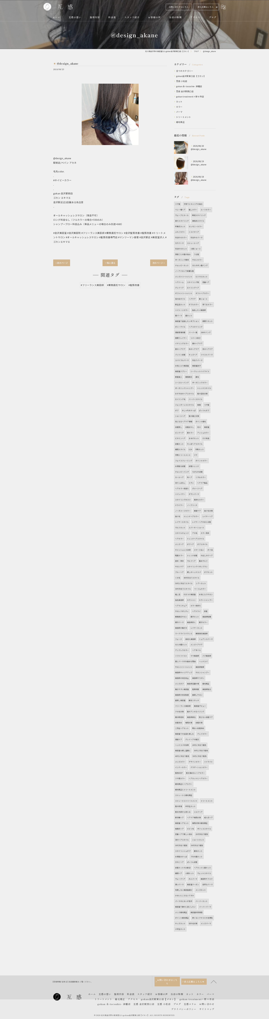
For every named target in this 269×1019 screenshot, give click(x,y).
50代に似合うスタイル (184, 583)
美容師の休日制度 (182, 695)
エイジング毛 (180, 399)
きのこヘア (179, 862)
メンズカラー (180, 761)
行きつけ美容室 (190, 594)
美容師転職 (206, 616)
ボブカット (208, 572)
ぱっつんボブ (204, 410)
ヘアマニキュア (181, 605)
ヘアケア (192, 299)
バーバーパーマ (205, 906)
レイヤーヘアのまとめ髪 (201, 522)
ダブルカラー (194, 304)
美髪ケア (197, 511)
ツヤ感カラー (180, 778)
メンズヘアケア (196, 644)
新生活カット (180, 304)
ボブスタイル (202, 544)
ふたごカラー (180, 232)
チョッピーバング (182, 472)
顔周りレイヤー (181, 338)
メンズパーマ (206, 923)
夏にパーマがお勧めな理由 (185, 661)
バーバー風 (193, 332)
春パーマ (178, 315)
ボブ (176, 410)
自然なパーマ (207, 884)
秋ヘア (189, 477)
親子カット (195, 616)
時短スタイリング (199, 215)
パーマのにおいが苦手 (183, 901)
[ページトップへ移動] (213, 981)
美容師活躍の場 (193, 683)
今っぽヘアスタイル (194, 444)
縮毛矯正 (180, 122)
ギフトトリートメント (183, 293)
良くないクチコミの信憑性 (202, 918)
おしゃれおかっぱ (189, 410)
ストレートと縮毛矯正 (183, 795)
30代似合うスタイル (183, 589)
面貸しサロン (197, 695)
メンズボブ (179, 683)
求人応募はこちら (206, 6)
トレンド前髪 (192, 555)
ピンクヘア (179, 432)
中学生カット (190, 806)
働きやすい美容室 (182, 689)
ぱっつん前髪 (192, 862)
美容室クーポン (193, 884)
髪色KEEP (179, 773)
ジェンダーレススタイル (184, 405)
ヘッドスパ (203, 661)
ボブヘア (190, 544)
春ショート (203, 299)
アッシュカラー (203, 432)
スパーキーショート (196, 527)
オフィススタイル (204, 828)
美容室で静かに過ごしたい (185, 906)
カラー (179, 106)
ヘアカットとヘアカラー (198, 778)
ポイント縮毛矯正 (182, 918)
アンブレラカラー (182, 650)
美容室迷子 (196, 365)
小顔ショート (196, 248)
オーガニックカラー (200, 382)
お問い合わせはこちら (179, 6)
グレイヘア (179, 287)
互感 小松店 (181, 81)
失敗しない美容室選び (183, 890)
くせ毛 (177, 577)
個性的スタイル (198, 221)
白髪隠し (178, 427)
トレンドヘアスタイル (195, 538)
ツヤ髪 (177, 204)
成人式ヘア (208, 817)
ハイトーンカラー (182, 310)
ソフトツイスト (181, 656)
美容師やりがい (198, 678)
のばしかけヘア (207, 555)
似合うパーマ (197, 360)
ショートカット (198, 840)
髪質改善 (195, 689)
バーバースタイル (195, 399)
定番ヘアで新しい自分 (183, 834)
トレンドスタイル (204, 388)
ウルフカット (180, 527)
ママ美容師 (195, 656)
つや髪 (206, 405)
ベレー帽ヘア (180, 209)
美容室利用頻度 (196, 912)
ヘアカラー (179, 538)
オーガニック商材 (182, 260)
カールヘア (179, 477)
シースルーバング (182, 382)
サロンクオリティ (182, 611)
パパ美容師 (206, 656)
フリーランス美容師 (183, 706)
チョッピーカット (182, 265)
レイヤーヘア (207, 516)
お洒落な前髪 (180, 466)
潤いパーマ (179, 884)
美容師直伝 (191, 717)
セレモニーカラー (195, 226)
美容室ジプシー (181, 371)
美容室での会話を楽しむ (184, 734)
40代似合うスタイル (191, 577)
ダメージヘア (197, 488)
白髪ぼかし (189, 427)
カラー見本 (205, 533)
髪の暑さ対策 (194, 416)
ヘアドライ (196, 611)
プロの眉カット (196, 856)
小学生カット (180, 929)
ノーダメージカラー (183, 511)
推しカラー (193, 209)
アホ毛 (194, 533)
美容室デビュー (200, 706)
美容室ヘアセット (182, 823)
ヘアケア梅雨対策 (194, 817)
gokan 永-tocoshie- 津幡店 (189, 86)
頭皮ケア (178, 739)
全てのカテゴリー (184, 70)
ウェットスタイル (204, 873)
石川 (199, 427)
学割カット (199, 449)
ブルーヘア (179, 572)
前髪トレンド (194, 466)
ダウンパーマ (194, 494)
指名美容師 (179, 600)
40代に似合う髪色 (182, 756)
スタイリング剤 (193, 282)
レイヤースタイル (182, 522)
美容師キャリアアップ (183, 672)
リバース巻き (196, 338)
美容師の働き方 (181, 628)
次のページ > (158, 262)
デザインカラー (195, 761)
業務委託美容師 (201, 633)
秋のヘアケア (194, 349)
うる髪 (196, 254)
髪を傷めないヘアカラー (195, 773)
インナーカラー (181, 767)
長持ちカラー (199, 499)
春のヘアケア (197, 343)
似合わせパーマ (196, 237)
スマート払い (199, 550)
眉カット (188, 315)
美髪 (199, 405)
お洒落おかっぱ (181, 856)
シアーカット (201, 583)
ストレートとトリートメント (186, 801)
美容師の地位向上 (182, 678)
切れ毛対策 (193, 923)
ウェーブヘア (180, 879)
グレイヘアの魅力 (192, 739)
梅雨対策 (188, 722)
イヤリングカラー (182, 343)
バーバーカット (201, 901)
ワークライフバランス (183, 633)
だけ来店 (205, 438)
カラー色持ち (196, 605)
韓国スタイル (180, 449)
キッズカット (180, 923)
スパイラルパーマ (182, 360)
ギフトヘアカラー (202, 293)
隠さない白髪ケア (206, 717)
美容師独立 (206, 689)
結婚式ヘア (179, 828)
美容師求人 (191, 622)
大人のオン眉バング (200, 265)
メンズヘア (179, 544)
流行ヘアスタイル (182, 840)
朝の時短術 (179, 717)
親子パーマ (179, 622)
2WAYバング (206, 332)
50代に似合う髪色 (200, 756)
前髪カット (179, 444)
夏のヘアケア (180, 349)
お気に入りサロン (206, 594)
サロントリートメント (183, 667)
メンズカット (201, 890)
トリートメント (183, 116)
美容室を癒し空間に (183, 750)
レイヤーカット (196, 628)
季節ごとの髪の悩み (183, 254)
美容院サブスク (207, 879)
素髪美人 (178, 377)
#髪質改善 (134, 285)
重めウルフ (203, 561)
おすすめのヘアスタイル (184, 393)
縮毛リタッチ (194, 700)
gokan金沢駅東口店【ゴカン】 (191, 76)
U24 (190, 449)
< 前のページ (61, 262)
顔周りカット (207, 321)
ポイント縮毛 (201, 421)
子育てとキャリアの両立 (193, 204)
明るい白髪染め (198, 728)
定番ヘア (205, 282)
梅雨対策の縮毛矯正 (200, 823)
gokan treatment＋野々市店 (190, 96)
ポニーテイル (180, 327)
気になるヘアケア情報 (183, 421)
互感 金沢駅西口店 (185, 91)
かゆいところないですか (184, 895)
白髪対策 (199, 722)
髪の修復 (178, 806)
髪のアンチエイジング (195, 711)
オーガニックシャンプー (184, 388)
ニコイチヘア (194, 232)
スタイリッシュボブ (183, 851)
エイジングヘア (193, 287)
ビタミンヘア (180, 438)
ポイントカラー (201, 460)
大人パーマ (193, 879)
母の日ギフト (180, 299)
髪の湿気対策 (202, 393)
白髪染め (178, 722)
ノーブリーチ (192, 505)
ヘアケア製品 (202, 483)
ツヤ (195, 455)
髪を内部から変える (183, 812)
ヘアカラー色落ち (182, 488)
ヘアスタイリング (195, 327)
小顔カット (189, 873)
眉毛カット (198, 851)
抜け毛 (177, 516)
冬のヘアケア (207, 349)
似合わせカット (181, 248)
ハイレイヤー (180, 494)
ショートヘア (180, 416)
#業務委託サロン (116, 285)
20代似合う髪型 (202, 834)
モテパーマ (179, 243)
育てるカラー (207, 304)
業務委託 (188, 377)
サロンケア (179, 566)
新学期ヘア (179, 817)
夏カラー (190, 432)
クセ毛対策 (179, 711)
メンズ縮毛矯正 (181, 912)
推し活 (177, 594)
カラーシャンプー (206, 600)
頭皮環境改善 (180, 332)
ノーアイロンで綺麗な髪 (184, 271)
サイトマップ (206, 1009)
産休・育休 (179, 561)
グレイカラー (202, 734)
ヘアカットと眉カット (202, 867)
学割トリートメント (183, 455)
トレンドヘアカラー (191, 516)
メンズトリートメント (183, 276)
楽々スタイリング (182, 221)
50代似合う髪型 (197, 845)
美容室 (206, 427)
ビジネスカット (201, 276)
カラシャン (191, 600)
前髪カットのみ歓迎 (183, 867)
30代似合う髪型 (181, 845)
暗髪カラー (179, 555)
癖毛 (197, 377)
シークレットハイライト (200, 371)
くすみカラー (201, 477)
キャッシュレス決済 (183, 550)
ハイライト (208, 761)
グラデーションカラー (199, 767)
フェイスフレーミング (183, 460)
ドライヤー (179, 505)
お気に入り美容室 (182, 365)
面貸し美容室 (180, 700)
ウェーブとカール (182, 215)
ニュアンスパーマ (206, 639)
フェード (178, 639)
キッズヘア (193, 354)
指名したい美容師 (199, 310)
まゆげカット (194, 438)
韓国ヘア (178, 873)
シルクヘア (198, 812)
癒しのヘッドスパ (194, 572)
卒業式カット (180, 226)
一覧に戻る (110, 262)
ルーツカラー (206, 209)
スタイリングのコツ (183, 499)
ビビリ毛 (190, 828)
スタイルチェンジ (182, 533)
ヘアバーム (179, 282)
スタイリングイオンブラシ (197, 566)
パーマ (179, 111)
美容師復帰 (200, 667)
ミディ (191, 483)
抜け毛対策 (208, 511)
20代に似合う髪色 (199, 745)
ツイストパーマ (207, 354)
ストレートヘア (193, 243)
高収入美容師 (190, 639)
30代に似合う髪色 (201, 750)
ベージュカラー (200, 589)
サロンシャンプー (202, 672)
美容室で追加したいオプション (187, 321)
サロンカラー (197, 260)
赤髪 (205, 611)
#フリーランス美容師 (92, 285)
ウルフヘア (191, 561)
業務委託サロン (181, 616)
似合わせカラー (181, 237)
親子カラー (203, 622)
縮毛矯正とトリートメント (185, 789)
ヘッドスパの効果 (182, 745)
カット (179, 101)
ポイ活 (210, 550)
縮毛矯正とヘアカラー (183, 784)
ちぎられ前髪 (197, 472)
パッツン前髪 (180, 354)
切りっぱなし (180, 483)
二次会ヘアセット (182, 728)
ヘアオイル (196, 650)
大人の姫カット (181, 644)
